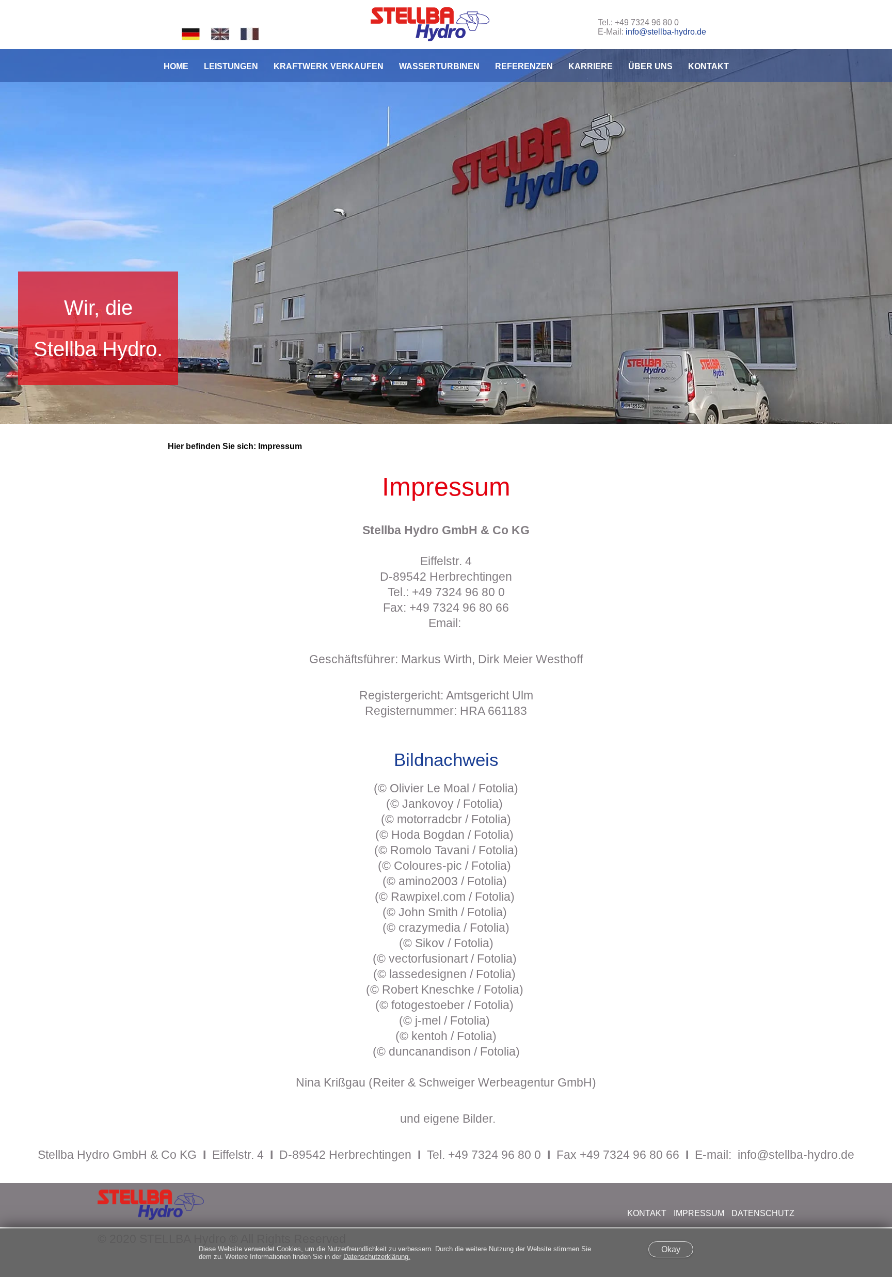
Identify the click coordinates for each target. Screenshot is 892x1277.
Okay (670, 1249)
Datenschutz (762, 1213)
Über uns (650, 66)
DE (190, 33)
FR (249, 33)
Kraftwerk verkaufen (329, 66)
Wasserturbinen (439, 66)
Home (176, 66)
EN (220, 33)
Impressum (699, 1213)
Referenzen (524, 66)
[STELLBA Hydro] (430, 24)
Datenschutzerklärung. (376, 1256)
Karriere (590, 66)
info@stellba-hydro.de (666, 31)
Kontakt (708, 66)
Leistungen (231, 66)
